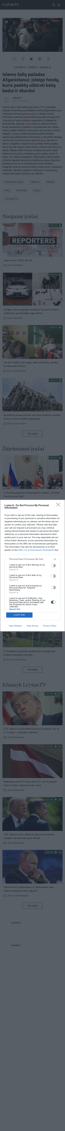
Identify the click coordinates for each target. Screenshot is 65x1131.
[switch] (53, 565)
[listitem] (32, 559)
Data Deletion (15, 626)
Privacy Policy (49, 626)
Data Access (32, 626)
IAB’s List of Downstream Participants (36, 550)
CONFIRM (19, 615)
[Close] (59, 505)
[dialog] (32, 565)
